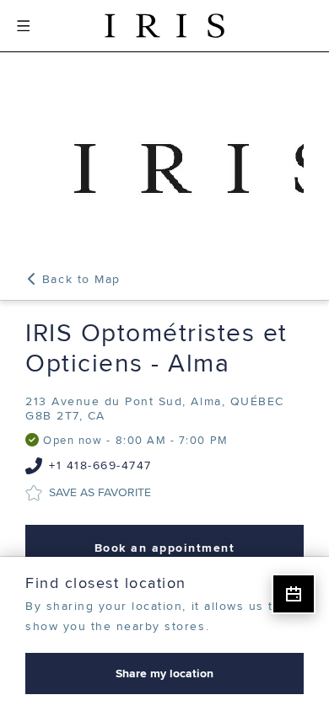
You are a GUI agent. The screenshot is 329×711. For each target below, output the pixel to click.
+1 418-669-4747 (100, 465)
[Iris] (164, 25)
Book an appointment (164, 547)
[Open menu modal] (23, 25)
